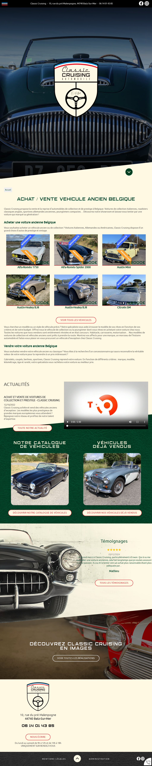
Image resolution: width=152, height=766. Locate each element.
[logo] (38, 697)
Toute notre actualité (32, 430)
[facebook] (141, 5)
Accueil (8, 190)
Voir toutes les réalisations (76, 658)
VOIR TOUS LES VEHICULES (76, 320)
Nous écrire (38, 737)
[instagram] (147, 5)
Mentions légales (54, 759)
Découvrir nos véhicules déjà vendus (112, 512)
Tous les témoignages (114, 583)
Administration (99, 759)
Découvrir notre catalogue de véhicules (40, 512)
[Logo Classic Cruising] (76, 89)
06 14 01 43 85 (38, 726)
